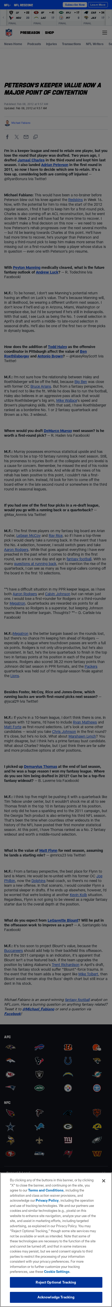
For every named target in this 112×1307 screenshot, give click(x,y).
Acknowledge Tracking (56, 1297)
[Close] (103, 1181)
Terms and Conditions (46, 1190)
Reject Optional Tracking (56, 1282)
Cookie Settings (57, 1271)
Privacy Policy (47, 1200)
